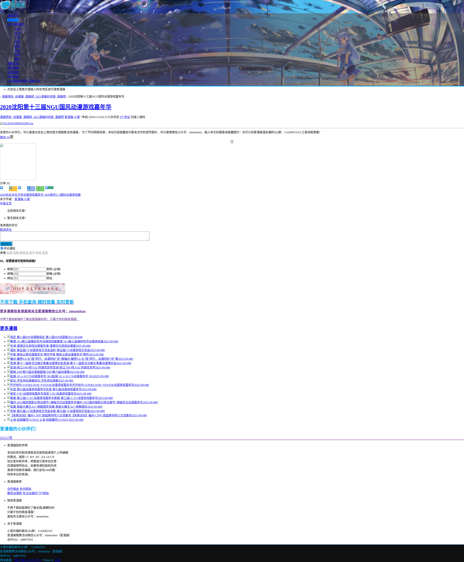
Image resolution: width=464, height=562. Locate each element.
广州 (17, 37)
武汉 (17, 50)
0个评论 (125, 117)
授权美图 (13, 76)
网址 (10, 278)
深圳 (17, 54)
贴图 (9, 252)
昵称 (10, 269)
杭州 (17, 46)
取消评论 (6, 229)
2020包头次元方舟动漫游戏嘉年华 (22, 194)
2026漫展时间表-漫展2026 (23, 80)
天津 (17, 41)
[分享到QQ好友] (22, 188)
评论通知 (9, 248)
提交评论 (6, 244)
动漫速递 (13, 72)
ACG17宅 (6, 437)
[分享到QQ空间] (13, 188)
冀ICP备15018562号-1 (28, 560)
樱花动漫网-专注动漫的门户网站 (28, 493)
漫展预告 (13, 20)
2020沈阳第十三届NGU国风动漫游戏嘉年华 (55, 107)
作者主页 (6, 203)
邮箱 (10, 273)
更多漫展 (8, 328)
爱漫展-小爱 (72, 117)
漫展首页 (13, 15)
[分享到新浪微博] (4, 188)
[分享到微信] (40, 188)
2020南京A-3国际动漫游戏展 (62, 194)
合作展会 (13, 488)
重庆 (17, 59)
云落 (58, 560)
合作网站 (25, 488)
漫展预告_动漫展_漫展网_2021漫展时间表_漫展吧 (34, 96)
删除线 (24, 252)
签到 (45, 252)
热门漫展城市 (16, 24)
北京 (17, 33)
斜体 (38, 252)
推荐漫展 (13, 67)
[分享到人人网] (31, 188)
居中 (32, 252)
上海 (17, 28)
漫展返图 (13, 63)
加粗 (16, 252)
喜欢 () (5, 137)
